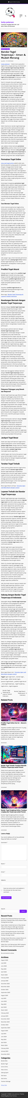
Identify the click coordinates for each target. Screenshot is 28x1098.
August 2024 (4, 1030)
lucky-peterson (7, 22)
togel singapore (13, 686)
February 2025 (5, 1013)
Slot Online (4, 1078)
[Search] (25, 16)
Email (3, 872)
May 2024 (3, 1039)
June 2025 (4, 1001)
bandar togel (19, 677)
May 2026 (3, 969)
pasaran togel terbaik (7, 681)
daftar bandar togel (14, 679)
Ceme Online (4, 1066)
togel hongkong (19, 684)
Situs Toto (4, 1085)
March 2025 (4, 1010)
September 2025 (5, 992)
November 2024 (5, 1022)
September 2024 (5, 1027)
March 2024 (4, 1045)
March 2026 (4, 975)
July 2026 (3, 963)
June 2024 (4, 1036)
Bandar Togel (5, 49)
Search (3, 909)
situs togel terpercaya (8, 684)
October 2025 (4, 989)
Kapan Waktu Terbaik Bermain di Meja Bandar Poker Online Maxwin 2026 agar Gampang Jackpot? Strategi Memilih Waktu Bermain (13, 926)
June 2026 (4, 966)
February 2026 (5, 977)
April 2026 (4, 972)
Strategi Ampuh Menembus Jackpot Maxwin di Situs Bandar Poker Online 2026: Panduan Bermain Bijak (13, 939)
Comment (4, 842)
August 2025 (4, 995)
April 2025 (4, 1007)
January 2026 (4, 980)
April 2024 (4, 1042)
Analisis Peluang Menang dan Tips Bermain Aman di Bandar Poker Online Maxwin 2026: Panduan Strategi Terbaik (12, 933)
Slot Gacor (4, 1075)
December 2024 (5, 1019)
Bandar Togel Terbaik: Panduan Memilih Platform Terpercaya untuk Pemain (13, 766)
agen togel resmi (10, 677)
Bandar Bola (4, 1061)
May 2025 (3, 1004)
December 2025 (5, 983)
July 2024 (3, 1033)
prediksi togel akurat (20, 681)
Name (3, 863)
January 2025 (4, 1016)
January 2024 (4, 1051)
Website (3, 880)
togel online (4, 686)
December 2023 (5, 1054)
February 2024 (5, 1048)
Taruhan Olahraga (5, 1081)
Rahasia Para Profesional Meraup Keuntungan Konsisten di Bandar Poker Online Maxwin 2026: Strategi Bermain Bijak (14, 920)
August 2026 (4, 960)
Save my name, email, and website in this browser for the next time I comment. (14, 890)
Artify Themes (13, 1096)
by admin (3, 61)
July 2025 (3, 998)
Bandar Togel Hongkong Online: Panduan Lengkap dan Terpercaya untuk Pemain (14, 811)
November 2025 (5, 986)
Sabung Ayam (4, 1072)
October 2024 (4, 1024)
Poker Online (4, 1069)
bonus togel (4, 679)
